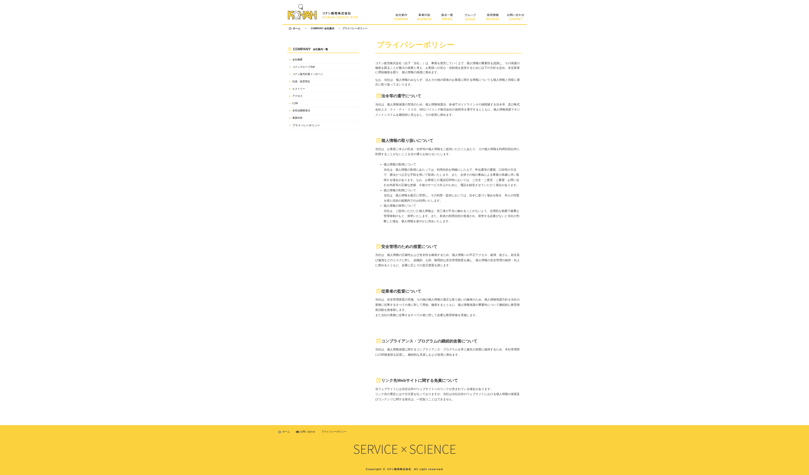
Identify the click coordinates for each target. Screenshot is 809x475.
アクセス (297, 95)
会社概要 (297, 59)
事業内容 (297, 117)
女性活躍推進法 (301, 110)
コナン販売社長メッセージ (307, 74)
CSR (295, 103)
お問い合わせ (307, 431)
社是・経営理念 (301, 81)
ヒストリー (298, 88)
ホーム (296, 28)
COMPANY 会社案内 (322, 28)
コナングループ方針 (303, 66)
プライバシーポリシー (306, 125)
